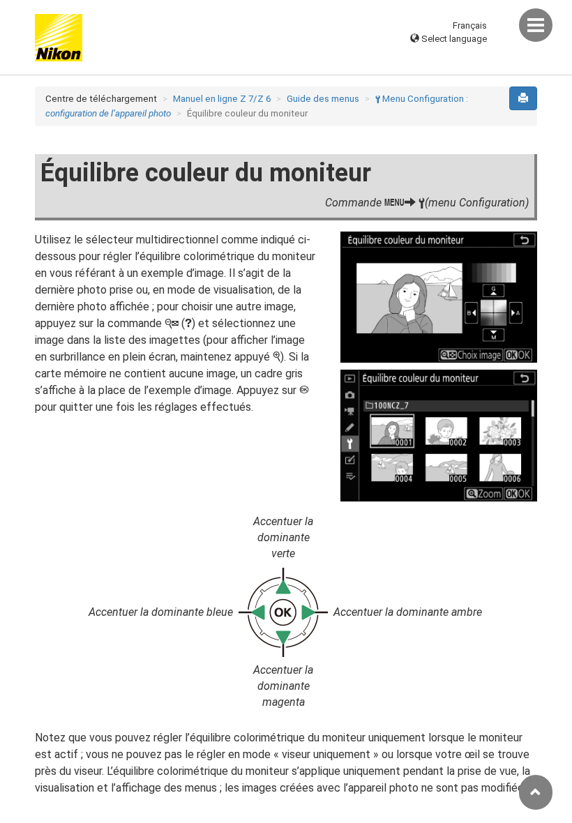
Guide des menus (323, 98)
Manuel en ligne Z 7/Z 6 (222, 98)
